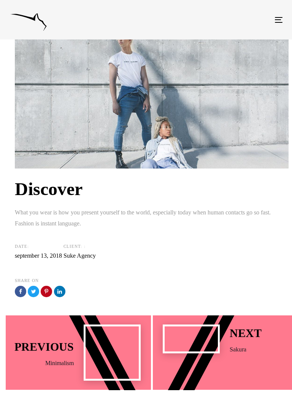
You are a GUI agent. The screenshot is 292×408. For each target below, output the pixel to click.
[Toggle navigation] (237, 20)
